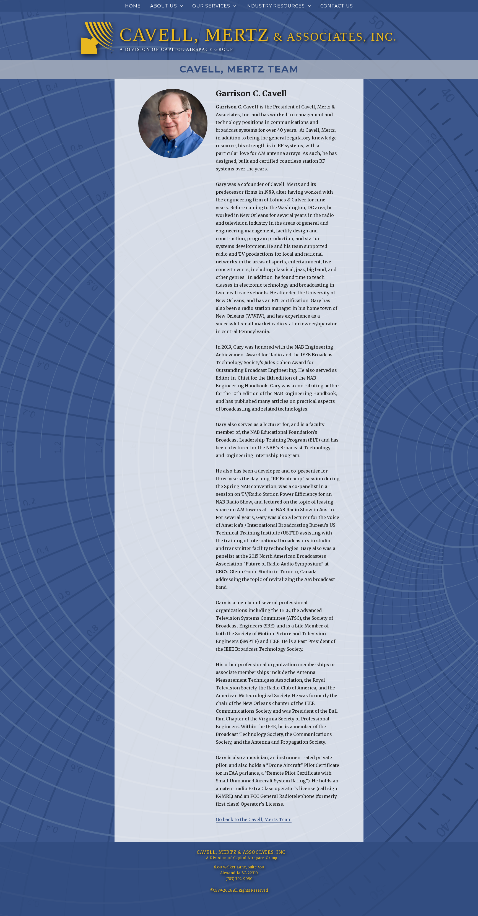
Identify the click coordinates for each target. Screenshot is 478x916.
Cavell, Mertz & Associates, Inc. (242, 852)
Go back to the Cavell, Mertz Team (254, 819)
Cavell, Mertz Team (239, 69)
